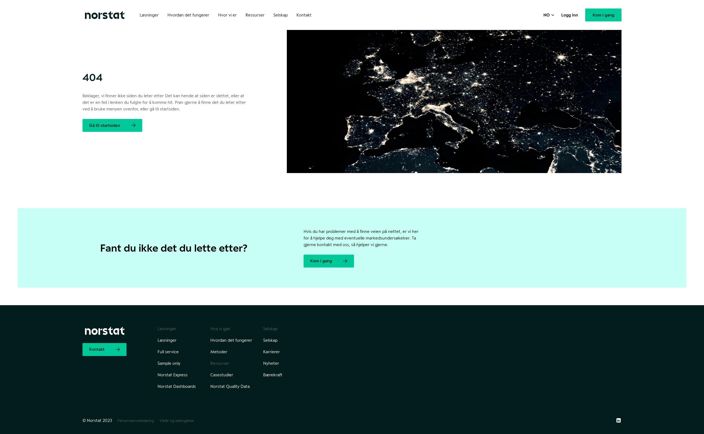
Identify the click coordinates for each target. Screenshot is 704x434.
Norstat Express (173, 374)
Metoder (218, 351)
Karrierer (271, 351)
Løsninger (167, 340)
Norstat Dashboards (177, 386)
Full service (168, 351)
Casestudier (221, 374)
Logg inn (569, 15)
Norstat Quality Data (230, 386)
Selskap (270, 340)
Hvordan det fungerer (231, 340)
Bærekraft (272, 374)
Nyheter (271, 363)
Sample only (169, 363)
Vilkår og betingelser (177, 420)
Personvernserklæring (135, 420)
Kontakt (304, 15)
